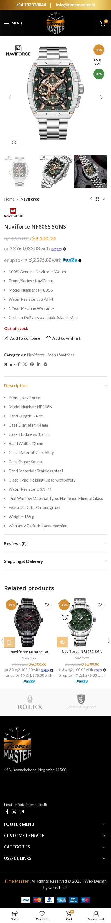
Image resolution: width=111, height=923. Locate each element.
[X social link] (25, 364)
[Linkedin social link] (39, 364)
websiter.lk (58, 887)
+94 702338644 (31, 5)
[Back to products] (97, 199)
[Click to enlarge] (14, 142)
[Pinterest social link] (32, 364)
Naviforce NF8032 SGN (82, 651)
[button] (9, 97)
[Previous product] (91, 199)
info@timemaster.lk (75, 5)
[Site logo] (55, 22)
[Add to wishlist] (46, 605)
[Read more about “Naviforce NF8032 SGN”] (62, 642)
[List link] (54, 805)
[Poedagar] (81, 702)
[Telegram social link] (45, 364)
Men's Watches (61, 354)
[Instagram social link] (22, 812)
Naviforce (29, 198)
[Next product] (103, 199)
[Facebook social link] (19, 364)
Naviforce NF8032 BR (29, 652)
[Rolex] (30, 702)
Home (9, 198)
